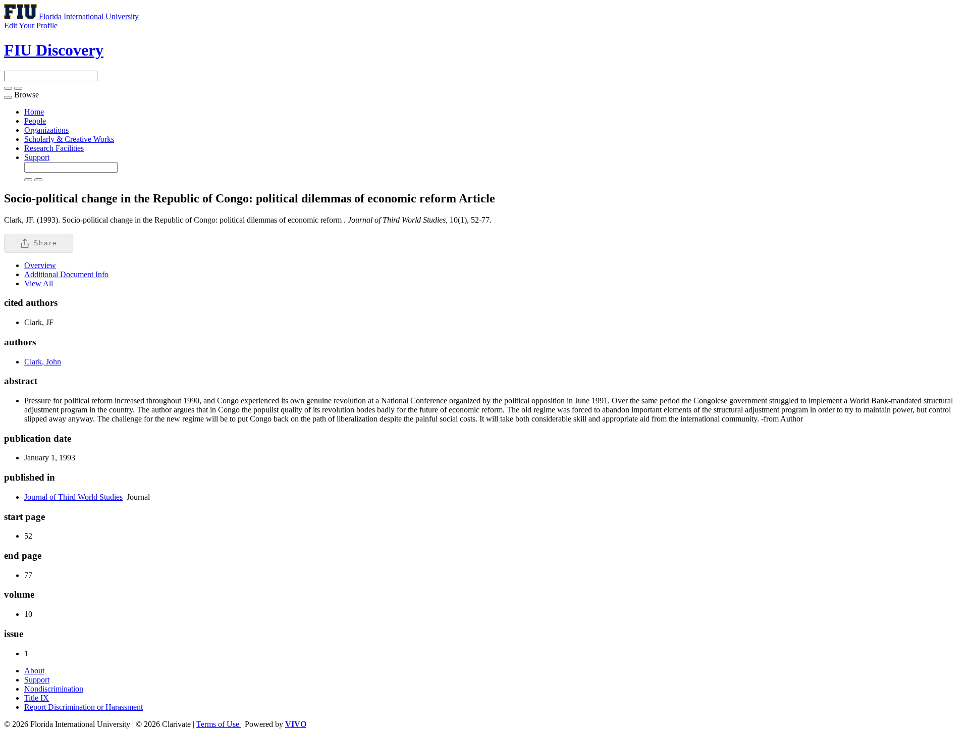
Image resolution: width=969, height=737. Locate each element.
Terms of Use (218, 724)
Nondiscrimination (53, 689)
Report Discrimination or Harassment (83, 707)
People (35, 121)
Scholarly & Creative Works (69, 139)
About (34, 670)
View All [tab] (38, 283)
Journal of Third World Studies (73, 497)
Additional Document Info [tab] (66, 274)
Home (34, 112)
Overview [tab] (40, 265)
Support (36, 157)
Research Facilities (54, 148)
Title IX (36, 698)
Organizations (46, 130)
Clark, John (42, 361)
